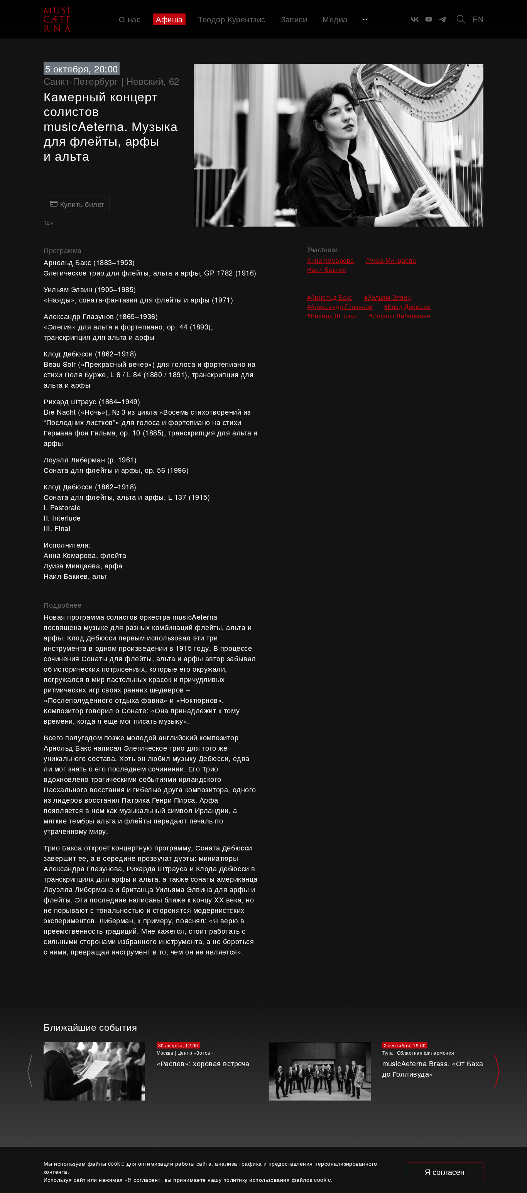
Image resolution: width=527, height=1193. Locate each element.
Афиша (169, 19)
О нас (129, 19)
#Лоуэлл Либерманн (400, 315)
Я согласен (445, 1171)
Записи (294, 19)
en (478, 19)
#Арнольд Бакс (330, 297)
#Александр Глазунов (340, 306)
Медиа (335, 19)
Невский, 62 (153, 80)
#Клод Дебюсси (407, 306)
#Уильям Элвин (387, 297)
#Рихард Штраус (332, 315)
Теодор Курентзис (231, 19)
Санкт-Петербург (81, 80)
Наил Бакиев (326, 269)
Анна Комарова (330, 260)
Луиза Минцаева (391, 260)
